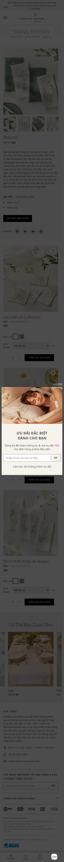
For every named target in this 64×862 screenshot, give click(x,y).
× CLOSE (57, 384)
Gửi (55, 458)
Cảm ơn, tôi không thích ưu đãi (32, 466)
